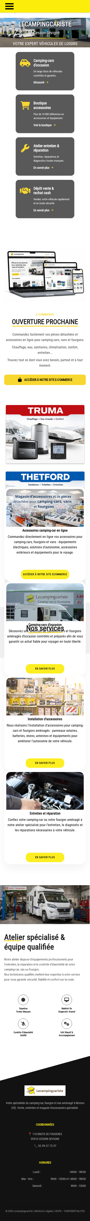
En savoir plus (41, 167)
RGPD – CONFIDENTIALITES (70, 1211)
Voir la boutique (42, 125)
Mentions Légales (44, 1211)
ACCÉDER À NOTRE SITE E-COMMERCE (48, 380)
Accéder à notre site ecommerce (45, 574)
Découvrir (38, 82)
